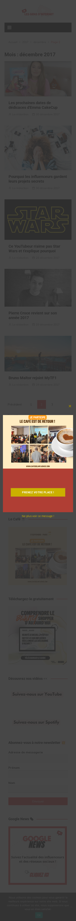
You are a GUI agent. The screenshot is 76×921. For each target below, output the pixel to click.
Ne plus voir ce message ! (38, 516)
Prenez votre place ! (38, 492)
